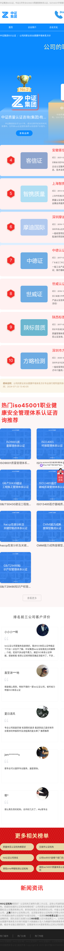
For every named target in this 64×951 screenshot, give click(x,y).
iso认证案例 (5, 941)
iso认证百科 (31, 941)
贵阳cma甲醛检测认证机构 (15, 868)
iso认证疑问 (44, 941)
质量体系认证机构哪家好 (14, 846)
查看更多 (32, 598)
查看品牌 (24, 133)
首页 (11, 27)
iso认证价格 (18, 941)
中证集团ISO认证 (8, 35)
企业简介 (32, 27)
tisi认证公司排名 (10, 857)
